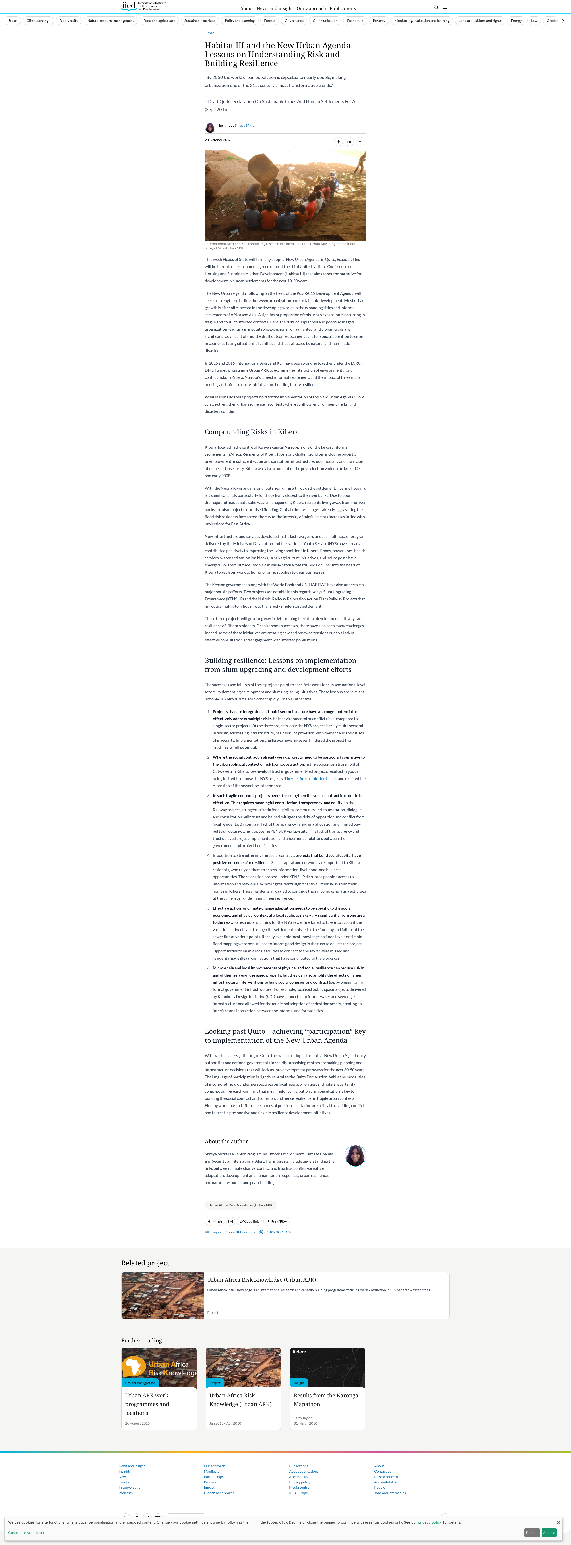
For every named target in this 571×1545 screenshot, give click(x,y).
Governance (294, 20)
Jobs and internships (390, 1492)
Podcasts (126, 1492)
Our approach (311, 8)
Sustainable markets (199, 20)
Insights (125, 1471)
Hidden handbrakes (219, 1492)
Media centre (299, 1487)
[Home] (143, 7)
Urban (12, 20)
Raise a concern (386, 1476)
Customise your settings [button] (28, 1532)
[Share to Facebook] (338, 141)
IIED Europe (298, 1492)
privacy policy (430, 1522)
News (123, 1476)
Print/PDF (279, 1221)
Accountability (385, 1482)
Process (210, 1482)
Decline (532, 1532)
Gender (552, 20)
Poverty (379, 20)
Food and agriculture (159, 20)
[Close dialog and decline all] (558, 1520)
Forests (269, 20)
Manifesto (212, 1471)
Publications (343, 8)
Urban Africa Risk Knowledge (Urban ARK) (241, 1205)
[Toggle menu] (445, 7)
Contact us (382, 1471)
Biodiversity (69, 20)
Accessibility (298, 1476)
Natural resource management (110, 20)
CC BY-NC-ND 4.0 (278, 1232)
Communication (325, 20)
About (246, 8)
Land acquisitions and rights (480, 20)
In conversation (131, 1487)
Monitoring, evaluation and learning (422, 20)
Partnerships (214, 1476)
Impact (209, 1487)
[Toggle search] (436, 7)
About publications (304, 1471)
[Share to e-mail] (360, 141)
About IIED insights (240, 1232)
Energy (516, 20)
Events (124, 1482)
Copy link (251, 1221)
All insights (213, 1232)
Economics (355, 20)
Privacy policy (299, 1482)
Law (534, 20)
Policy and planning (240, 20)
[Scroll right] (563, 20)
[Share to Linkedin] (349, 141)
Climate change (38, 20)
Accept (549, 1532)
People (379, 1487)
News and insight (275, 8)
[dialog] (283, 1529)
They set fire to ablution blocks (310, 778)
